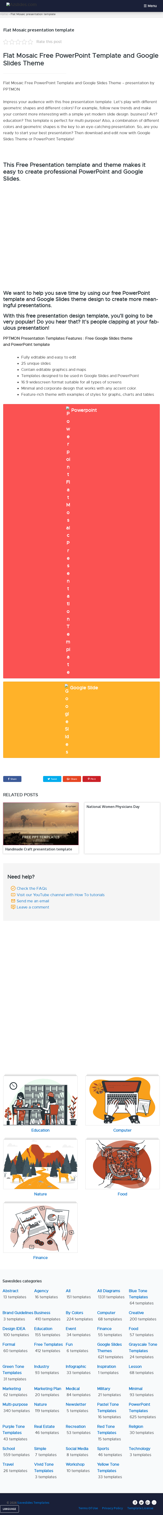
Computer (109, 1315)
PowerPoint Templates (142, 1410)
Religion (141, 1429)
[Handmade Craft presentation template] (40, 824)
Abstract (14, 1294)
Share (13, 779)
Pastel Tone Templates (109, 1410)
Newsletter (77, 1407)
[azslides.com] (21, 4)
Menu (152, 6)
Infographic (78, 1369)
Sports (109, 1451)
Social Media (77, 1451)
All (78, 1294)
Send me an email (33, 901)
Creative (142, 1315)
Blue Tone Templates (141, 1297)
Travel (15, 1467)
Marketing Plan (47, 1391)
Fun (77, 1347)
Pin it (93, 779)
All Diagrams (111, 1294)
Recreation (78, 1429)
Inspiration (108, 1369)
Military (109, 1391)
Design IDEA (16, 1331)
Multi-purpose (16, 1407)
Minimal (141, 1391)
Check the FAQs (32, 888)
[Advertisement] (81, 953)
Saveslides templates (33, 1502)
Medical (78, 1391)
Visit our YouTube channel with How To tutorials (61, 895)
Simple (45, 1451)
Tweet (53, 779)
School (16, 1451)
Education (47, 1331)
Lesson (141, 1369)
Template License (140, 1508)
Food (141, 1331)
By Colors (79, 1315)
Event (78, 1331)
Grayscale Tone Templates (143, 1350)
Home (4, 14)
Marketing (15, 1391)
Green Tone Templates (14, 1372)
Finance (109, 1331)
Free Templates (48, 1347)
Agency (46, 1294)
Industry (46, 1369)
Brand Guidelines (18, 1315)
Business (47, 1315)
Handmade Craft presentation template (38, 849)
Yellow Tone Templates (109, 1470)
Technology (140, 1451)
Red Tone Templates (109, 1432)
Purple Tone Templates (15, 1432)
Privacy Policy (112, 1508)
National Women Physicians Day (113, 806)
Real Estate (46, 1429)
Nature (46, 1407)
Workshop (78, 1467)
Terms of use (88, 1508)
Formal (15, 1347)
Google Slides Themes (110, 1350)
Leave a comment (33, 907)
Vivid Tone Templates (45, 1470)
